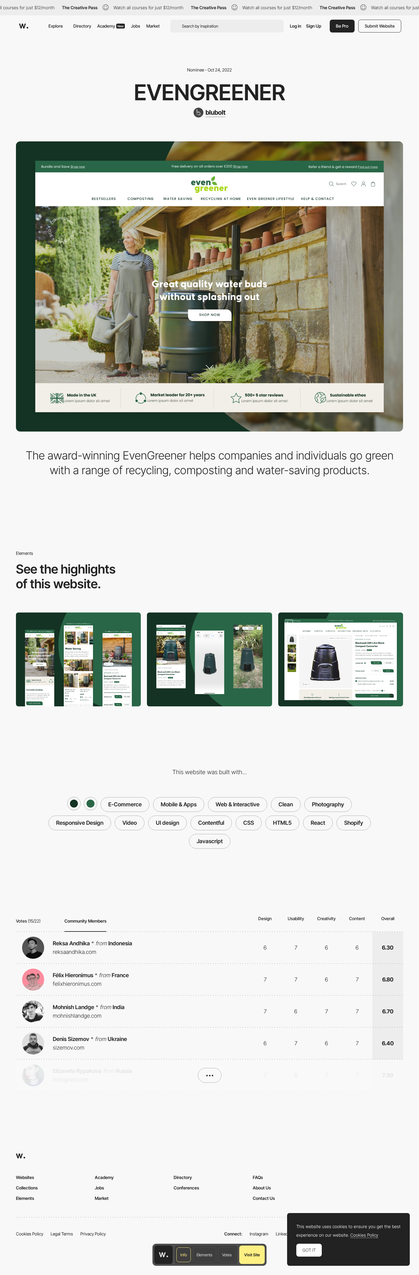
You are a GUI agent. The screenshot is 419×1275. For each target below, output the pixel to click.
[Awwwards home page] (163, 1255)
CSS (248, 823)
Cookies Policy (29, 1233)
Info (183, 1254)
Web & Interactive (237, 804)
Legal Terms (62, 1233)
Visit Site (252, 1254)
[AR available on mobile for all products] (340, 659)
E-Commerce (125, 804)
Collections (27, 1187)
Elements (204, 1254)
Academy (110, 26)
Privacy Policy (93, 1233)
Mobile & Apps (179, 804)
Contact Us (264, 1198)
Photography (328, 804)
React (318, 823)
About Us (262, 1187)
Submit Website (380, 26)
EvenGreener (209, 92)
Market (153, 26)
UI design (167, 823)
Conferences (186, 1187)
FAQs (258, 1177)
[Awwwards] (23, 26)
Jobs (135, 26)
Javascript (210, 841)
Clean (286, 804)
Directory (82, 26)
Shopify (353, 823)
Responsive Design (79, 823)
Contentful (211, 823)
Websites (25, 1177)
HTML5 (282, 823)
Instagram (259, 1233)
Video (129, 823)
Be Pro (342, 26)
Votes (227, 1254)
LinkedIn (283, 1233)
